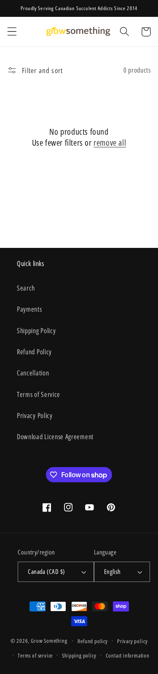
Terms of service (35, 655)
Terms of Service (38, 394)
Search (26, 288)
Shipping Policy (36, 330)
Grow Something (49, 640)
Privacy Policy (35, 415)
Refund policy (92, 641)
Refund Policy (34, 351)
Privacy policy (132, 641)
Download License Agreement (55, 436)
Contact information (128, 655)
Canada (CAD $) (46, 571)
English (112, 571)
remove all (110, 142)
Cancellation (33, 373)
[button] (12, 32)
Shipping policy (79, 655)
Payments (29, 309)
